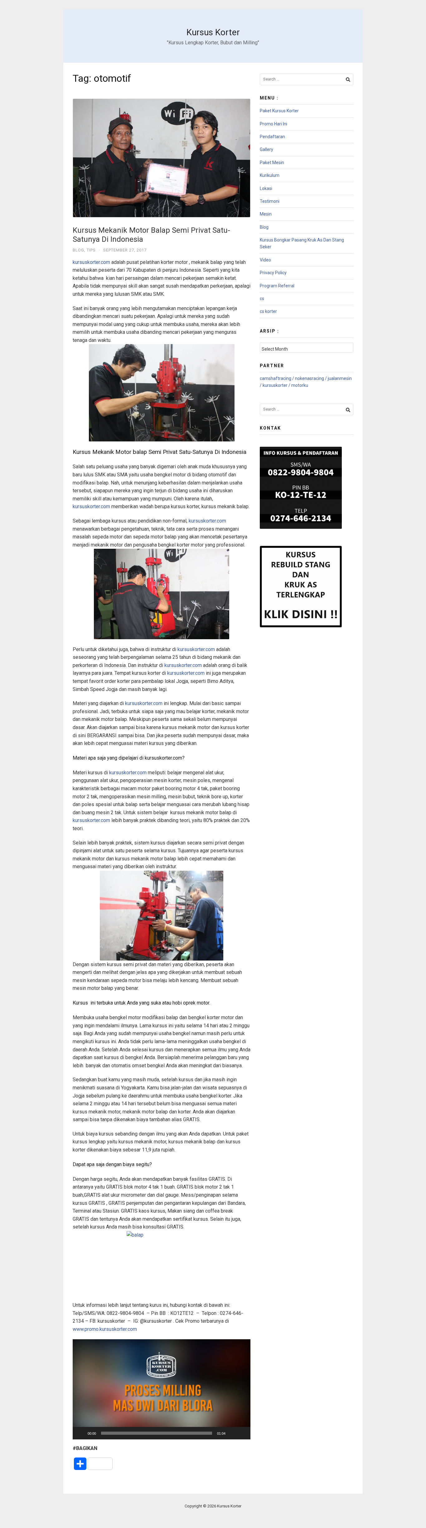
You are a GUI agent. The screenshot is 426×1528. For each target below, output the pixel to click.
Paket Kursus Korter (279, 110)
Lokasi (266, 188)
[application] (161, 1389)
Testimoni (269, 201)
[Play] (81, 1433)
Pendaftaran (272, 136)
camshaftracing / (277, 378)
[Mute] (232, 1433)
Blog (78, 250)
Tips (91, 250)
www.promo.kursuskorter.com (105, 1329)
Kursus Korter (213, 32)
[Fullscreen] (242, 1433)
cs (262, 298)
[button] (161, 1389)
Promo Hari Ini (273, 123)
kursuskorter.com (91, 262)
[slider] (156, 1433)
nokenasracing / (311, 378)
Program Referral (277, 285)
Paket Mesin (272, 162)
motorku (299, 385)
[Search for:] (306, 79)
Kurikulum (269, 175)
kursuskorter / (277, 385)
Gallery (266, 149)
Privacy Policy (273, 272)
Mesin (266, 214)
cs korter (268, 311)
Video (265, 259)
